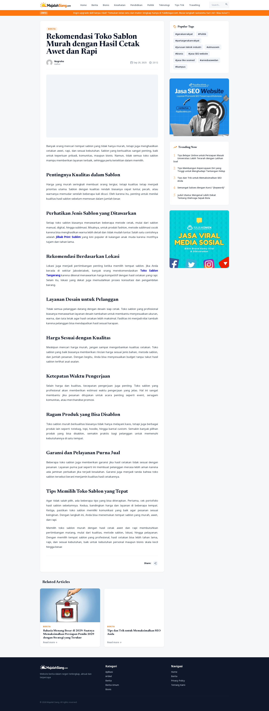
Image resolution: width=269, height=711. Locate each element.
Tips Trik (179, 5)
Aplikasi (109, 671)
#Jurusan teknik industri (188, 47)
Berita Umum (112, 684)
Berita (95, 5)
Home (83, 5)
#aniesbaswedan (209, 60)
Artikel (108, 676)
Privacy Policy (178, 680)
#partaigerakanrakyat (187, 40)
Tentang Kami (178, 684)
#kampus (180, 66)
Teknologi (164, 5)
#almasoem (213, 47)
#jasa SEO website (198, 53)
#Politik (202, 34)
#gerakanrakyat (184, 34)
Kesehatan (119, 5)
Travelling (194, 5)
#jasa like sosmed (185, 60)
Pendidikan (136, 5)
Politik (150, 5)
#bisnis (179, 53)
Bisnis (106, 5)
